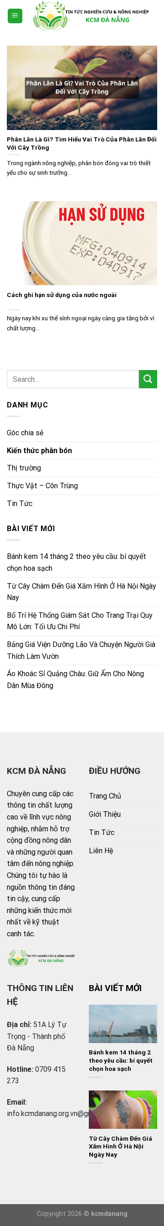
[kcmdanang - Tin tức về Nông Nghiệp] (90, 16)
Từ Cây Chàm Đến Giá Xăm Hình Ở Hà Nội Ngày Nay (81, 592)
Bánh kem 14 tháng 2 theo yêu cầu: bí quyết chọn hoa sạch (76, 562)
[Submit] (148, 379)
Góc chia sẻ (25, 432)
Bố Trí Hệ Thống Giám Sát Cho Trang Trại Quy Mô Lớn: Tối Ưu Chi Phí (80, 621)
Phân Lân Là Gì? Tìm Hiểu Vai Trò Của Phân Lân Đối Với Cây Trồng (82, 143)
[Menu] (15, 16)
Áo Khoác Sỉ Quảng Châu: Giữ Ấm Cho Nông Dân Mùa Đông (75, 679)
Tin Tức (19, 503)
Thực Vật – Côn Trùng (42, 485)
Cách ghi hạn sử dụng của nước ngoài (62, 294)
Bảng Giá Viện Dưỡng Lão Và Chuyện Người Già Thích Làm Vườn (81, 650)
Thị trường (24, 468)
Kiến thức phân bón (39, 450)
